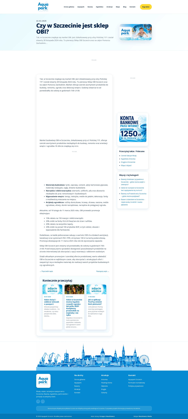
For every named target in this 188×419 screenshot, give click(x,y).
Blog (124, 7)
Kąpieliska (99, 7)
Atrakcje (110, 7)
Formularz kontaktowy (136, 383)
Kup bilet (145, 7)
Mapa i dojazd (126, 165)
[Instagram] (43, 401)
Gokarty (104, 393)
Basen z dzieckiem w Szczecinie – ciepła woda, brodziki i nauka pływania (133, 202)
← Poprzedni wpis (46, 271)
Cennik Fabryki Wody (128, 156)
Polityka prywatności (135, 386)
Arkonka (104, 379)
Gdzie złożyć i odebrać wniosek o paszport (51, 301)
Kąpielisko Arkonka (128, 159)
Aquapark (80, 7)
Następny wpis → (102, 271)
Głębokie (104, 386)
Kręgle (103, 389)
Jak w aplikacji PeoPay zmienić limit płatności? (95, 301)
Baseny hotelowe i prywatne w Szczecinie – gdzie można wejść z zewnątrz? (133, 182)
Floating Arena (106, 383)
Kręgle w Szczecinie (128, 162)
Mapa (118, 7)
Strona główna (69, 7)
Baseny (90, 7)
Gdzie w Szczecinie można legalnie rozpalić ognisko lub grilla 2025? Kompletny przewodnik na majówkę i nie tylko (74, 307)
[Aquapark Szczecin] (43, 7)
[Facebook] (38, 401)
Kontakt (132, 7)
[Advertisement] (94, 66)
